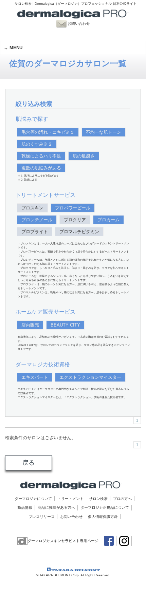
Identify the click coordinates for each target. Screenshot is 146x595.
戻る (28, 462)
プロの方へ (122, 499)
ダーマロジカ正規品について (104, 507)
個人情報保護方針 (103, 517)
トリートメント (70, 499)
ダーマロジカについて (33, 499)
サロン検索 (98, 499)
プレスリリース (42, 517)
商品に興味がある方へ (56, 507)
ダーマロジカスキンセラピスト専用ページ (63, 541)
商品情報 (24, 507)
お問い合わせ (82, 23)
